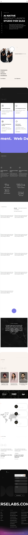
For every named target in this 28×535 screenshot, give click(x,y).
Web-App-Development (18, 211)
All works (15, 208)
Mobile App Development (22, 208)
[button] (2, 99)
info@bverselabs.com (1, 14)
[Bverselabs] (1, 1)
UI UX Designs (16, 209)
